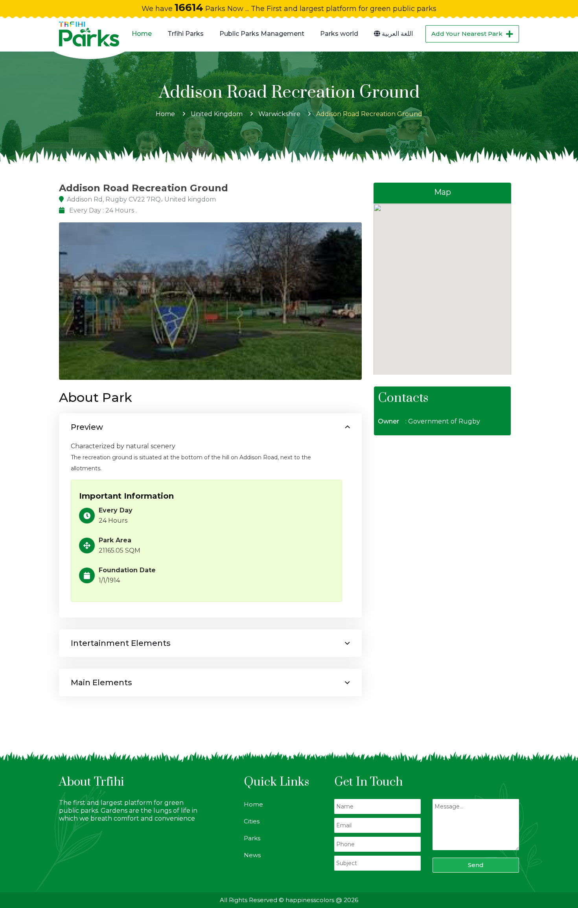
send (476, 865)
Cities (252, 821)
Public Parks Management (261, 33)
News (252, 855)
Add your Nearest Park (467, 33)
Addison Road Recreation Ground (369, 114)
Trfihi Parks (186, 33)
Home (142, 33)
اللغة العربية (396, 33)
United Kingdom (217, 114)
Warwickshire (279, 114)
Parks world (339, 33)
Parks (252, 838)
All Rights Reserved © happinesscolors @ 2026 (289, 900)
